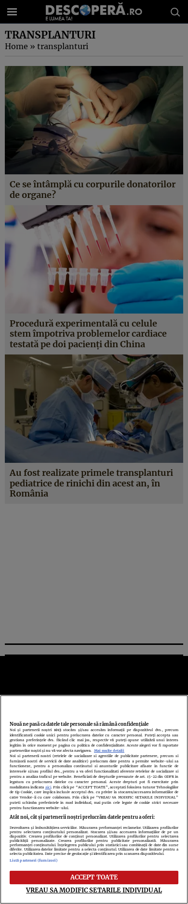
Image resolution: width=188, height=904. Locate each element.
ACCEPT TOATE (94, 877)
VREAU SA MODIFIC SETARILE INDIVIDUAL (94, 890)
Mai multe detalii (109, 750)
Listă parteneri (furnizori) (33, 860)
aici (48, 787)
